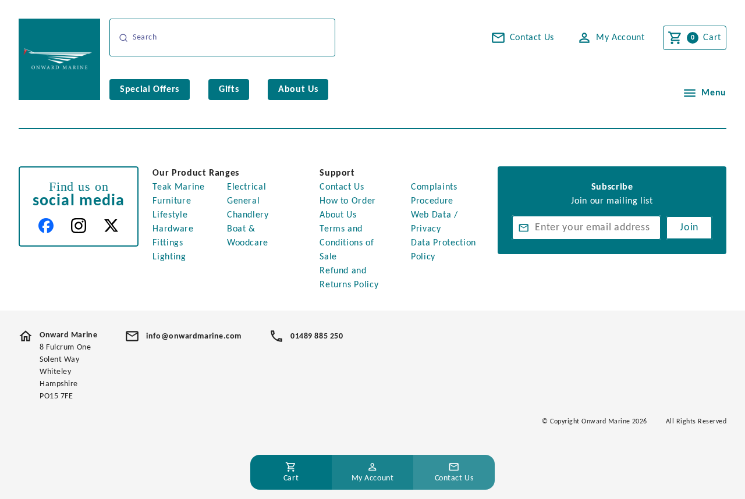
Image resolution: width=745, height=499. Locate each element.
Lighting (169, 257)
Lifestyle (169, 215)
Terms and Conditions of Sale (347, 243)
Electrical (246, 187)
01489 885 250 (316, 336)
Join (689, 227)
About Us (338, 215)
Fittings (167, 243)
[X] (111, 226)
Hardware (172, 229)
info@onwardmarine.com (194, 336)
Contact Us (342, 187)
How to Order (348, 201)
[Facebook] (46, 226)
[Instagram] (79, 226)
